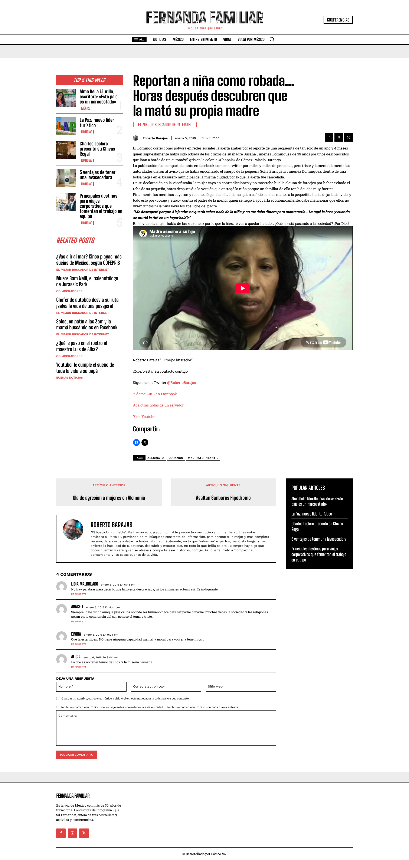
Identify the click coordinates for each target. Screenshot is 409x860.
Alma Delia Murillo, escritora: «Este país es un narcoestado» (99, 97)
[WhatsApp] (348, 137)
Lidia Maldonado (84, 583)
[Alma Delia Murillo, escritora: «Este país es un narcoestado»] (66, 98)
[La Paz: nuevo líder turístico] (66, 126)
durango (176, 457)
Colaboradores (69, 291)
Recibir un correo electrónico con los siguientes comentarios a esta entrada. (111, 707)
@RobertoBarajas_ (182, 382)
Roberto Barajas (155, 138)
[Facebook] (329, 137)
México (86, 108)
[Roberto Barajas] (136, 138)
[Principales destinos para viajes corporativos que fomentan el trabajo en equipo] (66, 202)
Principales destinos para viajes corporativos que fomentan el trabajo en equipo (101, 206)
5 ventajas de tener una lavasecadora (97, 174)
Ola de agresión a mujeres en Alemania (109, 498)
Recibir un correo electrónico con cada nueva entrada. (203, 707)
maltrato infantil (203, 457)
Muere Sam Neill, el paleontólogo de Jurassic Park (87, 281)
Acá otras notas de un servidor (159, 405)
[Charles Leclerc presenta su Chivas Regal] (66, 150)
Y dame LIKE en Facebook (155, 393)
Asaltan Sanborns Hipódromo (223, 498)
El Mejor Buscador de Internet (82, 269)
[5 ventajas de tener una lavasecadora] (66, 178)
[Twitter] (338, 137)
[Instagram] (72, 833)
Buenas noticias (69, 377)
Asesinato (155, 457)
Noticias (86, 132)
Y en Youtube (144, 416)
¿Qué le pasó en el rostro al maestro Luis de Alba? (81, 346)
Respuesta (78, 594)
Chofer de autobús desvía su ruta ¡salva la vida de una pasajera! (87, 303)
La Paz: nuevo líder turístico (97, 122)
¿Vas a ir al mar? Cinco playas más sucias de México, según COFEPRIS (89, 259)
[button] (272, 39)
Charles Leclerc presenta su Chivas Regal (97, 149)
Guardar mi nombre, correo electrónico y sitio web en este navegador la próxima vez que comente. (125, 698)
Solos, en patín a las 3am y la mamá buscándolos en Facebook (86, 324)
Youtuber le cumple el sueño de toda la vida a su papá (85, 368)
